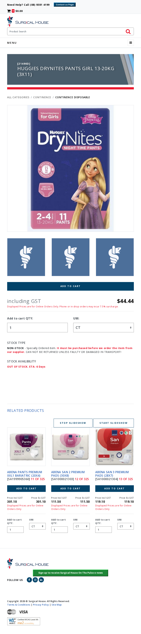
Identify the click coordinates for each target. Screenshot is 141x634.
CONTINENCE (42, 97)
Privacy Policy (41, 604)
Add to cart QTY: (20, 318)
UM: (76, 318)
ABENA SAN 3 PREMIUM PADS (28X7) (68, 474)
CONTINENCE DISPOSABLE (72, 97)
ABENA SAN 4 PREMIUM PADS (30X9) (112, 474)
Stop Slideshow (73, 423)
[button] (70, 573)
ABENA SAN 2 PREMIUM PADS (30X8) (24, 474)
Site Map (57, 604)
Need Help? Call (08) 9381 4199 (30, 4)
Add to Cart (70, 286)
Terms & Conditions (18, 604)
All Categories (18, 97)
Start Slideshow (114, 423)
